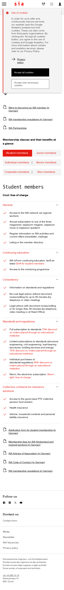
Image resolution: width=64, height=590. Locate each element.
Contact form (10, 521)
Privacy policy (10, 548)
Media (6, 532)
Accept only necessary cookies (26, 84)
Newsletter (9, 537)
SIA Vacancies (11, 543)
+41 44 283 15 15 (11, 575)
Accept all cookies (23, 72)
